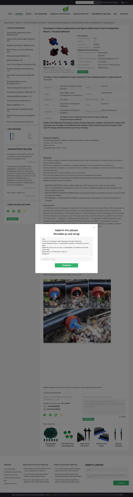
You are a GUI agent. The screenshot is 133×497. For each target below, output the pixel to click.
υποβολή (66, 265)
